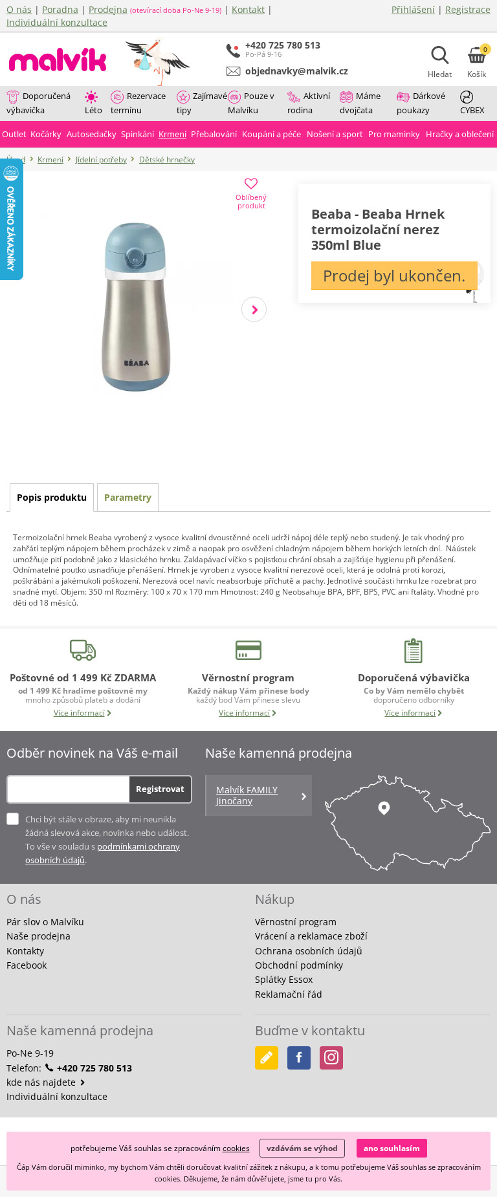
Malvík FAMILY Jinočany (247, 795)
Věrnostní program (296, 922)
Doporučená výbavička (38, 103)
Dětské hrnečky (167, 159)
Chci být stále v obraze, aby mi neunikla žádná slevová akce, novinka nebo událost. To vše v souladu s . (107, 839)
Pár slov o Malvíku (45, 922)
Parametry (127, 497)
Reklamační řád (288, 994)
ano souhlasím (392, 1148)
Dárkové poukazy (421, 103)
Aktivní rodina (308, 103)
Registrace (468, 9)
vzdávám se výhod (302, 1148)
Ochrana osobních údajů (308, 951)
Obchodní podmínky (299, 965)
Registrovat (160, 789)
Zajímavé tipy (202, 103)
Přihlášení (413, 9)
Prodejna (108, 9)
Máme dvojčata (360, 103)
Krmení (50, 159)
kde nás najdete (42, 1082)
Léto (93, 110)
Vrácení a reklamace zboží (311, 936)
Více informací (79, 713)
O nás (19, 9)
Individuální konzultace (56, 22)
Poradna (60, 9)
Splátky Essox (284, 979)
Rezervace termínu (138, 103)
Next (254, 309)
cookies (236, 1148)
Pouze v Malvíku (251, 103)
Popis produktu (52, 497)
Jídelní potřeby (101, 159)
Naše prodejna (38, 936)
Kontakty (25, 951)
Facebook (26, 965)
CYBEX (472, 110)
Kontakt (248, 9)
